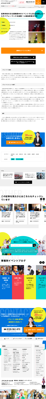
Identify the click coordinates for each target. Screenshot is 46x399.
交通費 (16, 251)
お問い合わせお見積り (38, 3)
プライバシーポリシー (39, 364)
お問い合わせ (38, 359)
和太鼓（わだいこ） (17, 362)
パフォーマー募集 (39, 365)
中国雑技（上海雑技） (16, 369)
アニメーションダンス (7, 357)
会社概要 (37, 360)
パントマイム (6, 354)
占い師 (19, 251)
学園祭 (13, 159)
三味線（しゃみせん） (17, 358)
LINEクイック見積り (39, 375)
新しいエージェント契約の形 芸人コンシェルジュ (36, 384)
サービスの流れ (38, 352)
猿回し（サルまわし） (17, 356)
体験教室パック (24, 367)
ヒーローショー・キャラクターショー (16, 372)
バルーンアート (6, 350)
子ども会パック (31, 251)
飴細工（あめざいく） (17, 355)
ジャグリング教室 (25, 370)
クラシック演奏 (24, 364)
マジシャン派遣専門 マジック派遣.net (19, 383)
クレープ (24, 350)
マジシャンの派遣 (19, 159)
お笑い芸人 (15, 367)
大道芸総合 (5, 349)
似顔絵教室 (24, 371)
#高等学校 (13, 154)
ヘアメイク (24, 359)
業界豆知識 (38, 357)
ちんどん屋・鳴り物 (16, 364)
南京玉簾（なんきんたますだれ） (17, 360)
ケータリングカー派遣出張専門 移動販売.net (19, 382)
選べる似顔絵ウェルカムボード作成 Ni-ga (35, 383)
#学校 (25, 154)
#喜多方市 (21, 154)
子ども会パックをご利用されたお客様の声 (39, 372)
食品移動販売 (24, 349)
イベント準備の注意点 (39, 367)
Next (44, 199)
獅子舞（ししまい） (17, 357)
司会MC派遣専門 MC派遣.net (33, 382)
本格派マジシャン (7, 367)
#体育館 (29, 154)
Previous (41, 199)
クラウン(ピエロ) (7, 353)
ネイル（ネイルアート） (26, 362)
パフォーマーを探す (39, 353)
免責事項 (37, 362)
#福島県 (33, 154)
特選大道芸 (6, 362)
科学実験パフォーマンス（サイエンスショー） (8, 356)
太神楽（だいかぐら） (17, 354)
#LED (17, 154)
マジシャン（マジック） (8, 364)
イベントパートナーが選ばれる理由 (39, 350)
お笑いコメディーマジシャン (8, 366)
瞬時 (10, 28)
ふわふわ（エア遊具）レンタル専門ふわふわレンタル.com (21, 384)
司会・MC (24, 355)
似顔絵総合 (15, 349)
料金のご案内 (38, 355)
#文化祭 (37, 154)
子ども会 (25, 251)
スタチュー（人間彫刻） (8, 358)
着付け (23, 360)
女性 (22, 251)
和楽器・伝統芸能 (16, 352)
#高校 (12, 155)
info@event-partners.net (25, 334)
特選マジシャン (6, 370)
